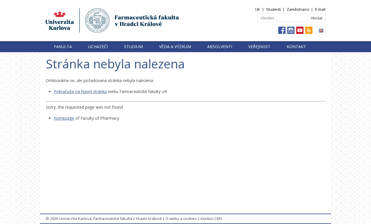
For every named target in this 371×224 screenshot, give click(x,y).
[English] (321, 30)
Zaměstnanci (298, 9)
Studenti (273, 9)
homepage (64, 118)
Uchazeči (98, 46)
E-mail (320, 9)
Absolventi (219, 46)
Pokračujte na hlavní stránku (80, 91)
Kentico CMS (211, 218)
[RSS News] (308, 30)
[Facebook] (281, 30)
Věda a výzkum (175, 46)
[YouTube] (299, 30)
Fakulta (63, 46)
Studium (133, 46)
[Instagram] (290, 30)
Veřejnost (259, 46)
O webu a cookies (181, 218)
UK (257, 9)
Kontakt (296, 46)
